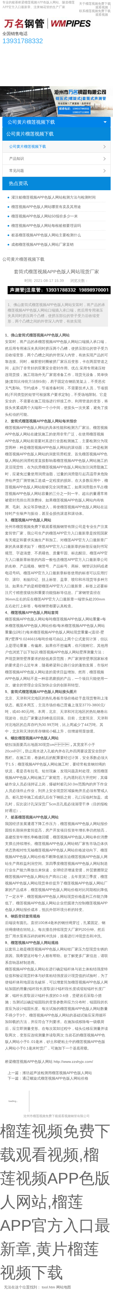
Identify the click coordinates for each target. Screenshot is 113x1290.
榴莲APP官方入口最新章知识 (29, 60)
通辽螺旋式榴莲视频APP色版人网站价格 (55, 1078)
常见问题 (16, 170)
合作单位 (12, 70)
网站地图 (63, 1287)
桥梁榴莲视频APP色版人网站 (29, 1061)
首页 (9, 49)
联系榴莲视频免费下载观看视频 (31, 81)
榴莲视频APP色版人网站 (58, 342)
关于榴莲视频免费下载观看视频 (51, 70)
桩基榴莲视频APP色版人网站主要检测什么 (46, 235)
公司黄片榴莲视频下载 (31, 122)
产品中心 (25, 49)
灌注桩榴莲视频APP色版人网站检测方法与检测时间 (53, 197)
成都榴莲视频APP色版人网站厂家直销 (42, 244)
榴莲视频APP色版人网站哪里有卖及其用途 (46, 207)
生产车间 (86, 60)
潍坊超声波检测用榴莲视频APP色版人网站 (57, 1073)
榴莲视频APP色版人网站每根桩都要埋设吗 (46, 225)
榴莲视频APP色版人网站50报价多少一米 (44, 216)
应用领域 (66, 60)
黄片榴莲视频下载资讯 (57, 49)
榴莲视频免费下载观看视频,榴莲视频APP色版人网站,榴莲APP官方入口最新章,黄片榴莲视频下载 (55, 1201)
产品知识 (16, 158)
